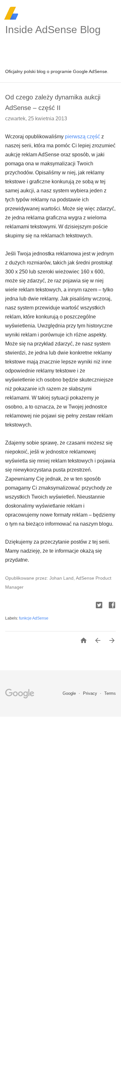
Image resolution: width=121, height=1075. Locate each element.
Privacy (90, 693)
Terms (110, 693)
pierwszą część (82, 136)
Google (70, 693)
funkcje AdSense (33, 618)
